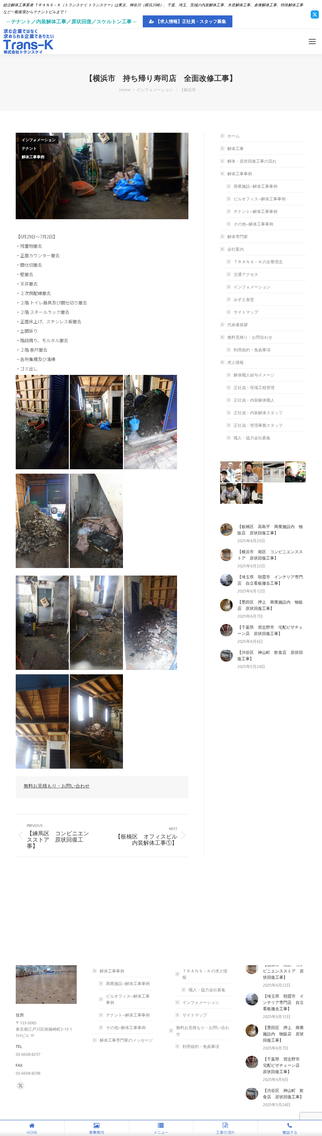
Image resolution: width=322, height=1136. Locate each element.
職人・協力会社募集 (252, 438)
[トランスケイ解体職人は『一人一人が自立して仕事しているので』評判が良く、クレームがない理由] (253, 494)
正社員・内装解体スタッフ (258, 412)
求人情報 (235, 362)
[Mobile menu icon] (312, 41)
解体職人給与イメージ (254, 375)
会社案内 (235, 249)
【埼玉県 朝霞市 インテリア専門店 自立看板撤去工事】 (270, 580)
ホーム (233, 136)
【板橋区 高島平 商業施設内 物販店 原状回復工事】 (270, 530)
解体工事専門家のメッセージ (126, 1040)
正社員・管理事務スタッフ (258, 425)
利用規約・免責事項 (252, 350)
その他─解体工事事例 (253, 224)
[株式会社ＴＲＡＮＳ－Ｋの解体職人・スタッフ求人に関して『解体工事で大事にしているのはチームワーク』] (231, 472)
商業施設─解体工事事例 (255, 186)
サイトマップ (246, 312)
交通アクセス (246, 274)
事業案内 (96, 1132)
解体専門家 (237, 236)
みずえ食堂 (244, 299)
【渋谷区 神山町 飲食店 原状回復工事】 (270, 655)
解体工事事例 (33, 157)
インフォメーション (39, 140)
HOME (32, 1132)
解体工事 (235, 148)
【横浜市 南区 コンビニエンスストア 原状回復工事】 (270, 555)
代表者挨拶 (237, 324)
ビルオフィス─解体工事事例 (260, 199)
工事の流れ (225, 1132)
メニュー (161, 1132)
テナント (29, 148)
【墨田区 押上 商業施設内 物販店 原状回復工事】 (270, 605)
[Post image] (226, 529)
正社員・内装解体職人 (254, 400)
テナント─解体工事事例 (255, 211)
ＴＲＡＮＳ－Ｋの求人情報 (204, 974)
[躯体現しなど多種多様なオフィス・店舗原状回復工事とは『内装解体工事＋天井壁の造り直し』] (274, 472)
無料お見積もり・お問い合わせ (57, 785)
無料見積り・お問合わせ (249, 337)
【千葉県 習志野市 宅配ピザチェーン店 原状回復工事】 (270, 630)
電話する (289, 1132)
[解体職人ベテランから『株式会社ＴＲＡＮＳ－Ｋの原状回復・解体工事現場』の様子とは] (253, 472)
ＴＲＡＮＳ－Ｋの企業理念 (258, 262)
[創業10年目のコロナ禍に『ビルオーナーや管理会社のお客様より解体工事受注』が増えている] (296, 472)
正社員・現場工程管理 (254, 387)
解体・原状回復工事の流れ (251, 161)
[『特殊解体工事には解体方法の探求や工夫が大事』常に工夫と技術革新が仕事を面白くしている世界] (231, 494)
